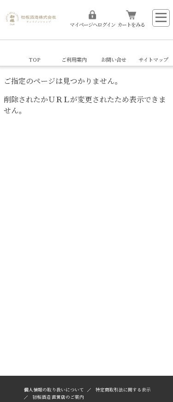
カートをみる (131, 24)
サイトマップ (153, 59)
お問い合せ (113, 59)
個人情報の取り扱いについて (54, 389)
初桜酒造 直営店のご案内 (58, 397)
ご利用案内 (74, 59)
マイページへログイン (92, 24)
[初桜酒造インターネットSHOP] (31, 16)
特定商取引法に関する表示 (123, 389)
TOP (35, 59)
